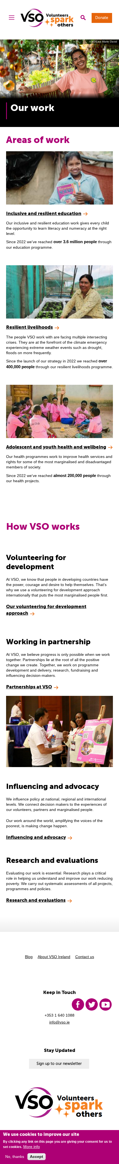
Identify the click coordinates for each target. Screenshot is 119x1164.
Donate (101, 18)
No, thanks (14, 1157)
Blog (29, 957)
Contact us (84, 957)
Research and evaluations (36, 900)
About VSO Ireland (54, 957)
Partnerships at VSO (29, 687)
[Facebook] (77, 1004)
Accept (36, 1157)
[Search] (83, 18)
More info (31, 1147)
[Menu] (11, 18)
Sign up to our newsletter (59, 1064)
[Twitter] (91, 1004)
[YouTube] (105, 1004)
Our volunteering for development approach (46, 610)
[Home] (47, 18)
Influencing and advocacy (36, 837)
